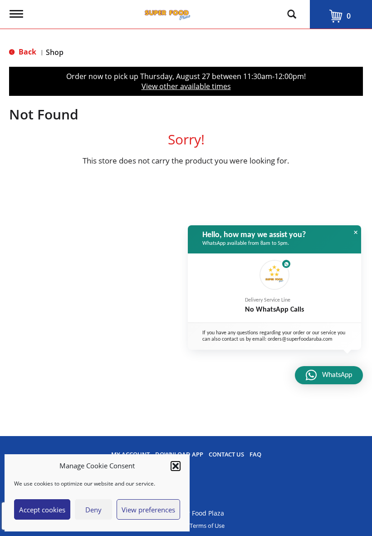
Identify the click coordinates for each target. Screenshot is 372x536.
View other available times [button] (186, 86)
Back (26, 52)
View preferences (148, 509)
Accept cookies (42, 509)
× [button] (355, 232)
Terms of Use (207, 525)
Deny (93, 509)
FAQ (255, 454)
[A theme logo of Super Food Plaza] (167, 13)
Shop (55, 52)
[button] (175, 466)
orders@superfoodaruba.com (300, 339)
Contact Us (226, 454)
